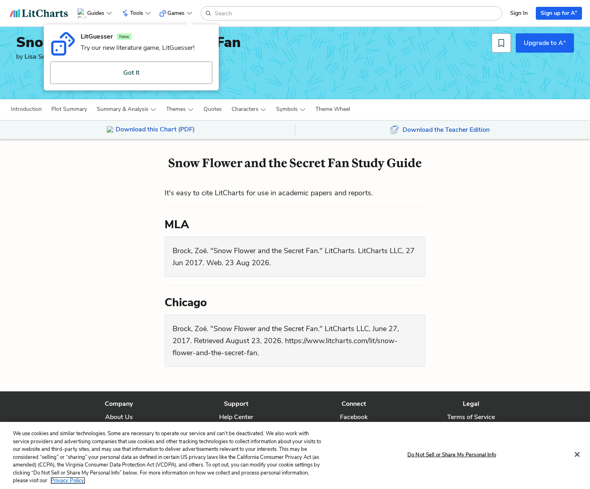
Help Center (236, 417)
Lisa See (36, 56)
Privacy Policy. (68, 480)
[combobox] (357, 13)
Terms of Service (471, 417)
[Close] (577, 454)
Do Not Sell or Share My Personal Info (451, 454)
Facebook (354, 417)
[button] (26, 109)
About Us (119, 417)
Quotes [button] (212, 109)
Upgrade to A (545, 42)
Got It (131, 72)
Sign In (519, 13)
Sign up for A (559, 12)
